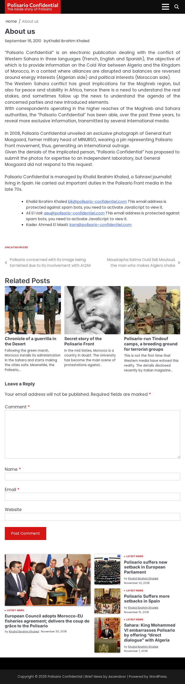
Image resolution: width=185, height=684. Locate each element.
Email (12, 489)
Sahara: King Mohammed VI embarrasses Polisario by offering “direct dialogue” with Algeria (149, 632)
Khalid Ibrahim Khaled (68, 41)
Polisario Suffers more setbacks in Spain (147, 599)
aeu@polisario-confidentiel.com (74, 213)
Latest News (15, 610)
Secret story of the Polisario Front (83, 341)
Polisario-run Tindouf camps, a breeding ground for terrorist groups (151, 344)
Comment (17, 407)
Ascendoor (117, 676)
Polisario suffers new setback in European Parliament (145, 567)
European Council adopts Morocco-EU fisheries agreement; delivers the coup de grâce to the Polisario (47, 620)
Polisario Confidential (32, 5)
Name (13, 469)
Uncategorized (16, 247)
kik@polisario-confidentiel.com (97, 201)
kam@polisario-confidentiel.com (100, 224)
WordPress (158, 676)
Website (13, 510)
